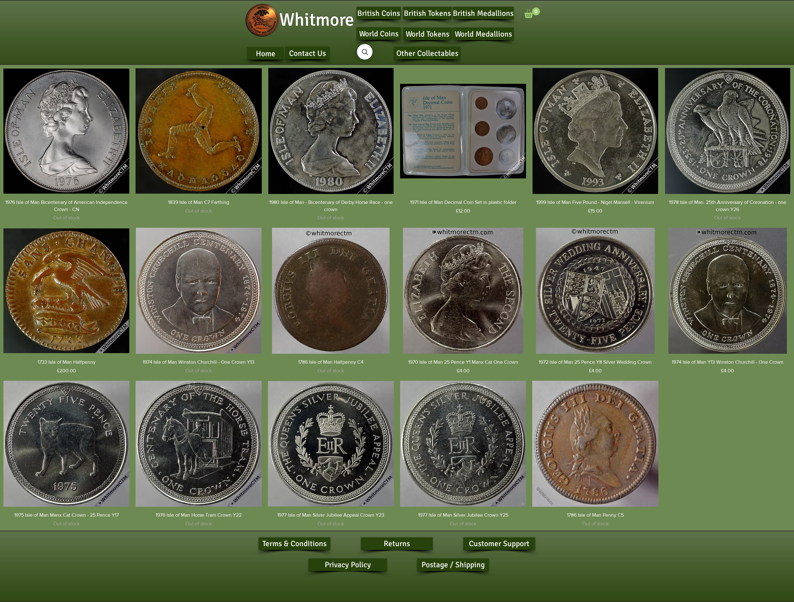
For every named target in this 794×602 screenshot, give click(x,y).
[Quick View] (66, 131)
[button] (532, 12)
